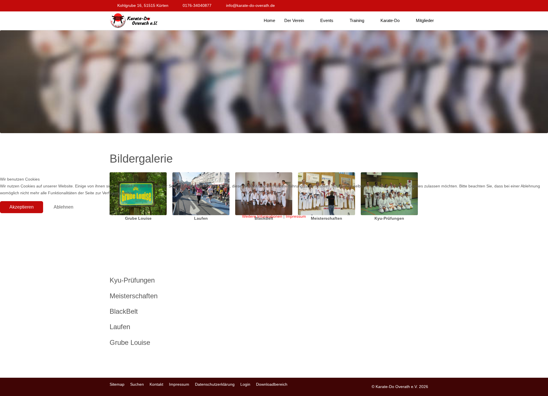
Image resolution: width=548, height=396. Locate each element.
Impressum (296, 216)
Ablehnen (63, 207)
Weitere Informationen (262, 216)
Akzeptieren (21, 207)
